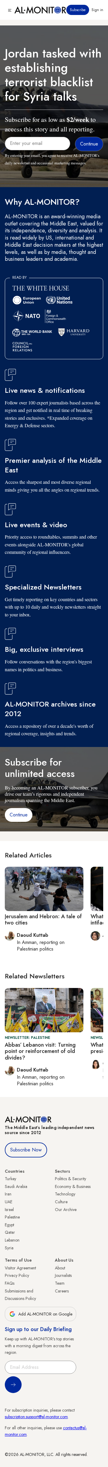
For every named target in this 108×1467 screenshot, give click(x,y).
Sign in (97, 10)
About (60, 1268)
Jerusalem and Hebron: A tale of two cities (43, 920)
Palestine (12, 1217)
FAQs (9, 1283)
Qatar (10, 1232)
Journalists (63, 1275)
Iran (8, 1194)
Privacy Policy (17, 1275)
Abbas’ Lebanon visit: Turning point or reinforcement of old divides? (40, 1051)
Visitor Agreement (20, 1268)
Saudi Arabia (16, 1186)
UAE (8, 1202)
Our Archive (65, 1210)
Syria (9, 1248)
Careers (62, 1291)
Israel (9, 1210)
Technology (65, 1194)
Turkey (10, 1179)
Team (59, 1283)
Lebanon (12, 1240)
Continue (19, 814)
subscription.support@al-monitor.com (36, 1417)
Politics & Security (70, 1179)
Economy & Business (73, 1186)
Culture (61, 1202)
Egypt (9, 1225)
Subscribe (78, 10)
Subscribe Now (26, 1149)
